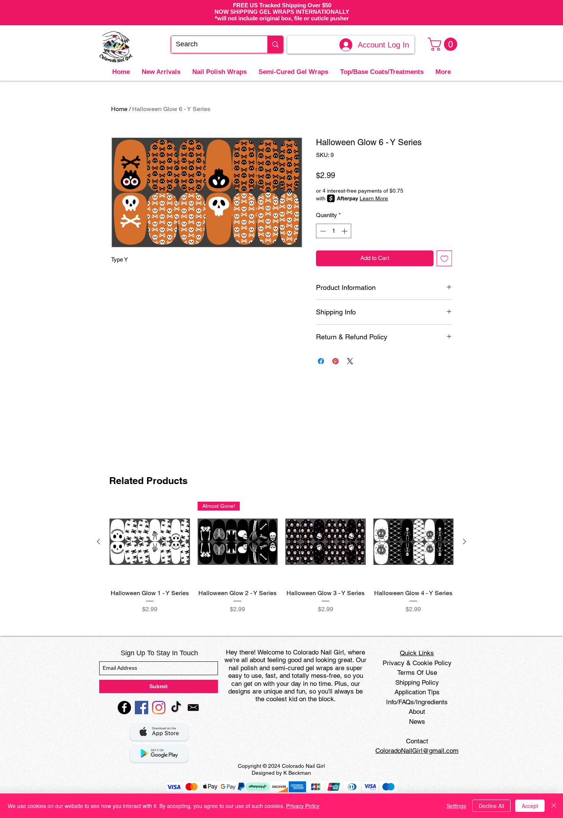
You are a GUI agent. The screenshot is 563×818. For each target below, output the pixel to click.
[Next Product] (464, 541)
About (417, 711)
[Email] (193, 707)
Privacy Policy (302, 806)
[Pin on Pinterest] (335, 361)
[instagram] (158, 707)
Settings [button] (456, 806)
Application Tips (417, 692)
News (417, 721)
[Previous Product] (98, 541)
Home (119, 109)
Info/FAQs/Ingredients (417, 702)
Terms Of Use (417, 672)
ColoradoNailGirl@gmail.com (416, 750)
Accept (530, 806)
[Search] (275, 44)
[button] (444, 44)
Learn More (374, 198)
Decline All (491, 806)
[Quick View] (150, 542)
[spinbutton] (333, 231)
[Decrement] (322, 231)
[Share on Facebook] (321, 361)
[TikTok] (176, 707)
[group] (281, 557)
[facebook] (124, 707)
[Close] (553, 806)
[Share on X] (350, 361)
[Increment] (345, 231)
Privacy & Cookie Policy (417, 663)
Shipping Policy (417, 682)
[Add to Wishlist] (444, 258)
